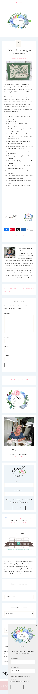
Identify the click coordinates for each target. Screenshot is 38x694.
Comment (8, 313)
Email (6, 346)
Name (6, 337)
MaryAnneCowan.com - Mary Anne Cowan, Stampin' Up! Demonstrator (19, 20)
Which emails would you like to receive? (19, 500)
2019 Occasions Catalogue (19, 58)
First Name (19, 482)
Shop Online (23, 523)
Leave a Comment (19, 235)
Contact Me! (19, 457)
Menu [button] (20, 2)
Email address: (19, 491)
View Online (14, 523)
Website (7, 355)
